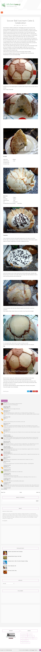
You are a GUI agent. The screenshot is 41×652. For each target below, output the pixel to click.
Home (21, 492)
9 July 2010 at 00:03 (6, 446)
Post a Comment (4, 489)
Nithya (4, 458)
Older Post (38, 492)
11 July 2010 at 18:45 (7, 482)
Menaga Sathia (6, 407)
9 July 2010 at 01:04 (6, 451)
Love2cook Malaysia (7, 453)
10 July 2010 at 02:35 (7, 465)
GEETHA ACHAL (6, 442)
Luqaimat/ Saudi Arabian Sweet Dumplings (15, 551)
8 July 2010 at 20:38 (6, 434)
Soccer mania (17, 54)
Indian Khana (5, 430)
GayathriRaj (5, 483)
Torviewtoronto (6, 470)
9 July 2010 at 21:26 (6, 461)
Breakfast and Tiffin (24, 636)
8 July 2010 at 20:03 (6, 429)
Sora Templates (25, 650)
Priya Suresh (5, 411)
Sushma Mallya (6, 479)
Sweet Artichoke (6, 474)
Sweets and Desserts (24, 640)
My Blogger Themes (33, 650)
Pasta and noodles (29, 638)
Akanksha (5, 402)
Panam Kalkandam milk (12, 565)
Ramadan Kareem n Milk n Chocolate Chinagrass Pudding (18, 561)
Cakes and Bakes (31, 636)
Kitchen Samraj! (9, 650)
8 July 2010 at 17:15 (6, 410)
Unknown (5, 424)
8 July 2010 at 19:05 (6, 416)
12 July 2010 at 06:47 (7, 487)
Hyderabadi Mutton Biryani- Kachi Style (14, 556)
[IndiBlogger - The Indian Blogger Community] (11, 634)
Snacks (35, 638)
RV (3, 462)
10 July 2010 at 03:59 (7, 469)
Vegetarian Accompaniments (25, 642)
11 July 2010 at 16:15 (7, 478)
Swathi (4, 418)
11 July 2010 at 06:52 (7, 473)
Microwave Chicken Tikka (12, 570)
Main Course (23, 638)
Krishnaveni (5, 466)
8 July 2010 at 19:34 (6, 423)
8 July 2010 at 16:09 (6, 406)
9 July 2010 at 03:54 (6, 457)
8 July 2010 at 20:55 (6, 441)
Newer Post (3, 492)
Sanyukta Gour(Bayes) (7, 436)
